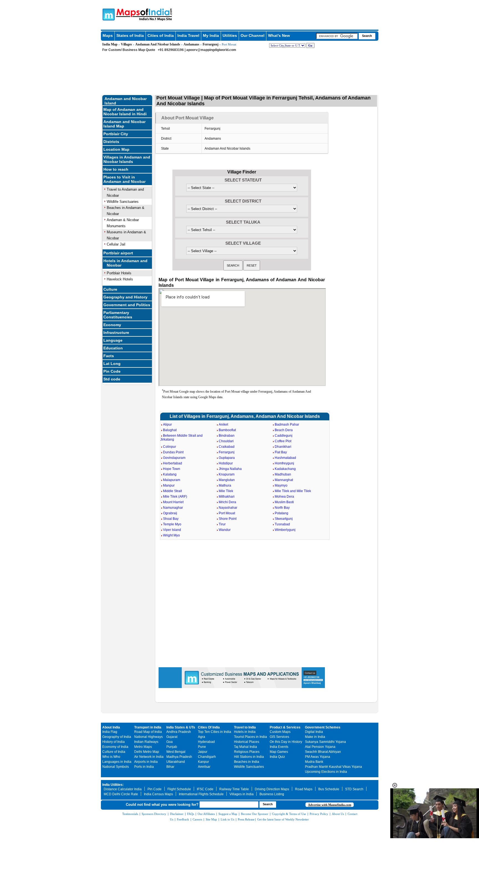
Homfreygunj (284, 463)
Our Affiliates (206, 813)
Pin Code (112, 371)
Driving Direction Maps (272, 789)
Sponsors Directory (154, 813)
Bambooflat (227, 430)
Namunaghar (173, 508)
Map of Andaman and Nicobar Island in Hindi (125, 111)
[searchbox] (337, 36)
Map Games (279, 752)
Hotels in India (245, 732)
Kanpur (203, 762)
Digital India (314, 732)
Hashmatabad (285, 458)
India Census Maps (158, 794)
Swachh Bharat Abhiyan (323, 752)
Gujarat (171, 737)
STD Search (354, 789)
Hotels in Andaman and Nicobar (125, 263)
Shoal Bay (171, 519)
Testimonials (130, 813)
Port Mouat (227, 513)
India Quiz (277, 757)
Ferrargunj (210, 44)
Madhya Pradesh (179, 757)
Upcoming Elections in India (326, 772)
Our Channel (252, 35)
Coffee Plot (283, 441)
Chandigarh (207, 757)
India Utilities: (113, 785)
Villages (126, 44)
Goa (169, 742)
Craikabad (227, 447)
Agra (201, 737)
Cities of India (160, 35)
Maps (108, 35)
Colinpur (169, 447)
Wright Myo (171, 535)
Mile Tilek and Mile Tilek (293, 491)
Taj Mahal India (245, 747)
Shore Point (227, 519)
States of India (130, 35)
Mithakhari (227, 496)
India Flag (109, 732)
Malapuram (171, 480)
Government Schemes (322, 727)
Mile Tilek (226, 491)
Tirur (222, 524)
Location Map (116, 149)
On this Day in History (286, 742)
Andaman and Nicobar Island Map (124, 123)
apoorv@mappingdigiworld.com (211, 50)
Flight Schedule (179, 789)
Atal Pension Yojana (320, 747)
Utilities (230, 35)
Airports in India (146, 762)
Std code (111, 379)
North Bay (282, 508)
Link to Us (227, 819)
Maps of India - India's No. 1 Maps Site (108, 14)
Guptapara (227, 458)
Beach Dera (284, 430)
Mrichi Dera (227, 502)
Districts (111, 141)
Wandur (225, 530)
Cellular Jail (116, 244)
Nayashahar (228, 508)
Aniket (223, 424)
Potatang (281, 513)
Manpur (169, 485)
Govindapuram (174, 458)
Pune (202, 747)
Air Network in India (149, 757)
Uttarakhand (175, 762)
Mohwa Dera (284, 496)
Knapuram (227, 474)
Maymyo (281, 485)
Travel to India (245, 727)
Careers (197, 819)
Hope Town (171, 469)
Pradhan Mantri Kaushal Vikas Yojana (333, 767)
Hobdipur (226, 463)
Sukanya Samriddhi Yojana (325, 742)
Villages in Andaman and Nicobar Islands (126, 159)
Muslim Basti (284, 502)
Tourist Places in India (250, 737)
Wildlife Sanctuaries (123, 202)
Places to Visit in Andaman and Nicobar (124, 179)
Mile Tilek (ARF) (175, 496)
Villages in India (242, 794)
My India (211, 35)
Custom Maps (280, 732)
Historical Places (246, 742)
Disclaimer (177, 813)
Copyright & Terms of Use (289, 813)
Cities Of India (209, 727)
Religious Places (246, 752)
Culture (110, 289)
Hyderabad (206, 742)
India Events (279, 747)
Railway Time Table (234, 789)
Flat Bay (281, 452)
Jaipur (202, 752)
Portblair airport (118, 253)
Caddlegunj (283, 436)
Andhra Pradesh (178, 732)
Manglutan (227, 480)
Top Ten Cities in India (214, 732)
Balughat (170, 430)
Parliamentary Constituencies (117, 314)
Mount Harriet (173, 502)
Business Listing (271, 794)
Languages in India (116, 762)
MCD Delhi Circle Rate (121, 794)
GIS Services (279, 737)
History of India (113, 742)
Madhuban (283, 474)
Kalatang (170, 474)
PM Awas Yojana (317, 757)
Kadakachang (285, 469)
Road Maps (303, 789)
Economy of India (115, 747)
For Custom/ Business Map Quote (128, 50)
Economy (112, 325)
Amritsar (204, 767)
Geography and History (125, 297)
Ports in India (144, 767)
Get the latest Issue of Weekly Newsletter (283, 819)
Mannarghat (284, 480)
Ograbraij (170, 513)
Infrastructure (116, 332)
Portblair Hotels (119, 273)
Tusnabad (282, 524)
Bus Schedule (328, 789)
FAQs (190, 813)
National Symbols (115, 767)
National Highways (148, 737)
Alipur (167, 424)
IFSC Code (205, 789)
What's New (279, 35)
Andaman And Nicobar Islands (157, 44)
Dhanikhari (283, 447)
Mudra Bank (314, 762)
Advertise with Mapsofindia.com (329, 804)
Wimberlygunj (285, 530)
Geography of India (116, 737)
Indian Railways (146, 742)
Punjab (171, 747)
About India (111, 727)
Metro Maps (143, 747)
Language (113, 340)
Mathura (225, 485)
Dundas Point (173, 452)
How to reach (115, 169)
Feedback (183, 819)
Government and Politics (126, 305)
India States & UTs (180, 727)
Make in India (315, 737)
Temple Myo (172, 524)
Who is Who (111, 757)
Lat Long (112, 363)
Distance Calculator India (123, 789)
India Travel (188, 35)
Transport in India (147, 727)
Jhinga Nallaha (230, 469)
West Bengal (175, 752)
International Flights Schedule (201, 794)
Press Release (246, 819)
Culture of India (113, 752)
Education (113, 348)
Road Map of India (148, 732)
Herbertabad (172, 463)
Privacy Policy (319, 813)
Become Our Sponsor (254, 813)
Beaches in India (246, 762)
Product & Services (285, 727)
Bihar (170, 767)
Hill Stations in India (249, 757)
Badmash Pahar (287, 424)
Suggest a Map (227, 813)
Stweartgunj (284, 519)
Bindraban (227, 436)
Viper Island (172, 530)
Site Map (211, 819)
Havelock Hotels (120, 279)
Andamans (191, 44)
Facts (108, 356)
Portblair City (115, 134)
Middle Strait (172, 491)
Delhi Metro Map (146, 752)
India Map (110, 44)
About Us (338, 813)
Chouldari (226, 441)
